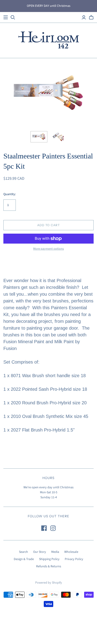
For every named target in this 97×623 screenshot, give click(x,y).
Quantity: (9, 194)
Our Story (39, 552)
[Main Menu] (5, 17)
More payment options (48, 249)
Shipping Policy (49, 559)
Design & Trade (24, 559)
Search (23, 552)
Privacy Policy (74, 559)
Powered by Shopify (48, 582)
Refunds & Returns (48, 566)
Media (55, 552)
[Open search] (13, 17)
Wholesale (71, 552)
